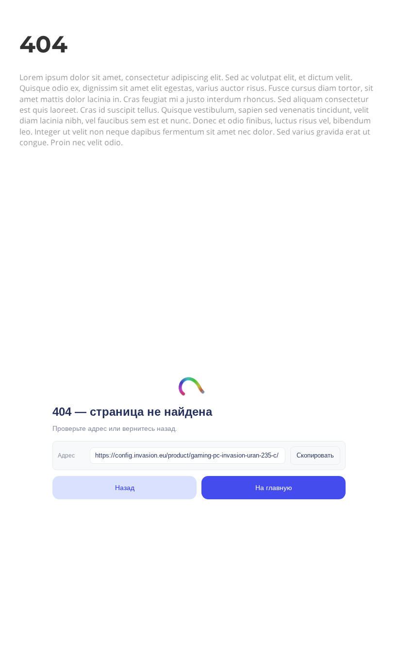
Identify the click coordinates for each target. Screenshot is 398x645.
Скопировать (315, 455)
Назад (124, 488)
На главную (273, 488)
